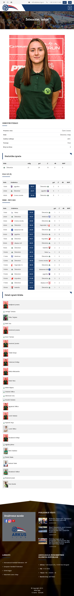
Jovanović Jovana (13, 343)
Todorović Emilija (13, 362)
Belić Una (8, 323)
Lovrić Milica (12, 429)
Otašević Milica (10, 392)
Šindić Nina (11, 381)
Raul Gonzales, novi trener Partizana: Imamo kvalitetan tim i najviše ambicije (60, 529)
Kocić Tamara (9, 337)
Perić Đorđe (12, 484)
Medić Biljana (9, 387)
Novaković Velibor (14, 472)
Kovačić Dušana (10, 400)
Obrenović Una (9, 396)
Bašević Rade (12, 463)
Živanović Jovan (10, 478)
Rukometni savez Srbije (11, 574)
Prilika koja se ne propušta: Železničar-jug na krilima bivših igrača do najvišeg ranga (59, 541)
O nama (34, 592)
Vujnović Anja (9, 422)
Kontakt (40, 592)
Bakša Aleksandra (14, 371)
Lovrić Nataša (12, 416)
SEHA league (8, 570)
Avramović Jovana (14, 330)
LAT (64, 2)
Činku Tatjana (12, 317)
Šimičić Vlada (9, 457)
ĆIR (70, 2)
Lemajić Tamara (10, 311)
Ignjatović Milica (13, 406)
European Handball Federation (13, 567)
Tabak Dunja (12, 353)
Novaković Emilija (13, 438)
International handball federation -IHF (15, 563)
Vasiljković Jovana (13, 305)
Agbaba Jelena (9, 444)
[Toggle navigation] (70, 8)
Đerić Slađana (12, 451)
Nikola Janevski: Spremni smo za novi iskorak (60, 519)
